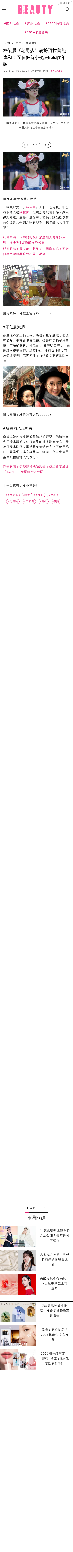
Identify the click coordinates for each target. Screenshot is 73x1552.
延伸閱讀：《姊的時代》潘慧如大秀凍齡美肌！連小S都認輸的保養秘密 (34, 239)
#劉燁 (56, 501)
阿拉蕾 (24, 212)
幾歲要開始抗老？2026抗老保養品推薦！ (55, 1334)
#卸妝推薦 (32, 23)
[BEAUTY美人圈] (35, 9)
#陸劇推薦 (11, 23)
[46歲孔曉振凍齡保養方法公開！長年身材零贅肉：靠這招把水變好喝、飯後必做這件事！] (18, 1236)
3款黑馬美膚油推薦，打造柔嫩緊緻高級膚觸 (54, 1311)
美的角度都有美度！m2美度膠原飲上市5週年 (55, 1283)
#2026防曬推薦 (57, 23)
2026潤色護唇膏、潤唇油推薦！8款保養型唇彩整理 (55, 1358)
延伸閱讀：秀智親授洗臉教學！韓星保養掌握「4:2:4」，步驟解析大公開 (36, 469)
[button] (48, 145)
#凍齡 (27, 495)
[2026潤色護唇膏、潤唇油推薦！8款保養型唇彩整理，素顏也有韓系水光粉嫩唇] (18, 1359)
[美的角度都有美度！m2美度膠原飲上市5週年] (18, 1284)
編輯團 (59, 70)
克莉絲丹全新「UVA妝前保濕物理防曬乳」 (54, 1259)
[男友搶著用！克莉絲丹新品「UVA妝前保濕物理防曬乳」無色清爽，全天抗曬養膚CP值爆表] (18, 1260)
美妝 (18, 43)
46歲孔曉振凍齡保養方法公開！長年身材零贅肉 (55, 1235)
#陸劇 (39, 495)
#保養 (52, 495)
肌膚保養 (31, 43)
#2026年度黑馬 (36, 32)
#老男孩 (13, 501)
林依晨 (31, 207)
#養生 (43, 501)
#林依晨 (13, 495)
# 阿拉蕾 (28, 501)
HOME (7, 43)
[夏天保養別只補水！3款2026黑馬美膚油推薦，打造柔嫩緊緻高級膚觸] (18, 1312)
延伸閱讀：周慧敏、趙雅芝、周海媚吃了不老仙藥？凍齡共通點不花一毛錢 (36, 251)
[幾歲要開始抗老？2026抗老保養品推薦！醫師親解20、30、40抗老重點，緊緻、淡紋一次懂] (18, 1335)
